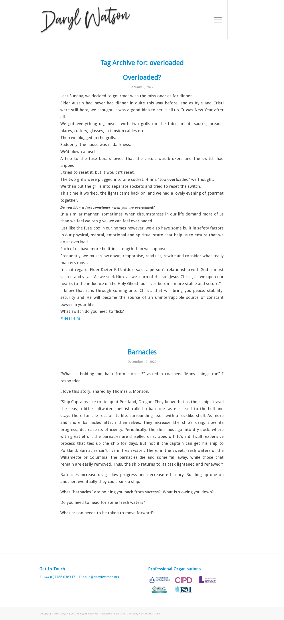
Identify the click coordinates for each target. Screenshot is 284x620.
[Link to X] (234, 19)
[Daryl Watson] (85, 19)
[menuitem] (216, 19)
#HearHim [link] (70, 318)
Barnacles (142, 352)
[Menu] (216, 19)
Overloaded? (142, 77)
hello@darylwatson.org (101, 577)
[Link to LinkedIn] (241, 19)
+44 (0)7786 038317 (59, 577)
